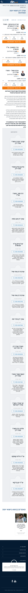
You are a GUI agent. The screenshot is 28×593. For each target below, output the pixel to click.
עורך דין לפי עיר (23, 549)
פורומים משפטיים (22, 553)
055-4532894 (19, 175)
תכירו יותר (14, 569)
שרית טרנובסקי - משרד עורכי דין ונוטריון (11, 25)
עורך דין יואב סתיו (18, 219)
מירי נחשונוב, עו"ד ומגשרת (12, 48)
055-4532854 (19, 354)
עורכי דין (22, 5)
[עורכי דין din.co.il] (14, 2)
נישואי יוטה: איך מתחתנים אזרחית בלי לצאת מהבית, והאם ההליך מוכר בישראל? (21, 526)
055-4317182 (19, 382)
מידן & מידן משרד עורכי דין (18, 168)
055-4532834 (19, 411)
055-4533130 (19, 225)
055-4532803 (19, 149)
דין (25, 5)
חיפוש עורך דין (23, 546)
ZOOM (22, 38)
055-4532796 (19, 278)
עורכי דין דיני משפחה (14, 5)
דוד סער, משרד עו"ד (18, 194)
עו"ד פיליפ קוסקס (18, 456)
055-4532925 (19, 463)
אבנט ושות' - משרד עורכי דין (12, 71)
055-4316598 (19, 201)
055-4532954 (19, 436)
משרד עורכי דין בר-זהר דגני (18, 347)
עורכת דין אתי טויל (18, 271)
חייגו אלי (13, 42)
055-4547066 (19, 325)
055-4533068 (19, 252)
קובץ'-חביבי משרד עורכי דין (17, 142)
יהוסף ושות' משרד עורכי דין (18, 375)
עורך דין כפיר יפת (18, 319)
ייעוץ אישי (6, 38)
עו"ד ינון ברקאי (18, 482)
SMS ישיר (14, 39)
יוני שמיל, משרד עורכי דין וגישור (18, 404)
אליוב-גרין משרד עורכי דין (18, 429)
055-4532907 (19, 489)
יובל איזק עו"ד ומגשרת (18, 245)
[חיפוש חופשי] (1, 2)
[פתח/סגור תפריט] (26, 2)
